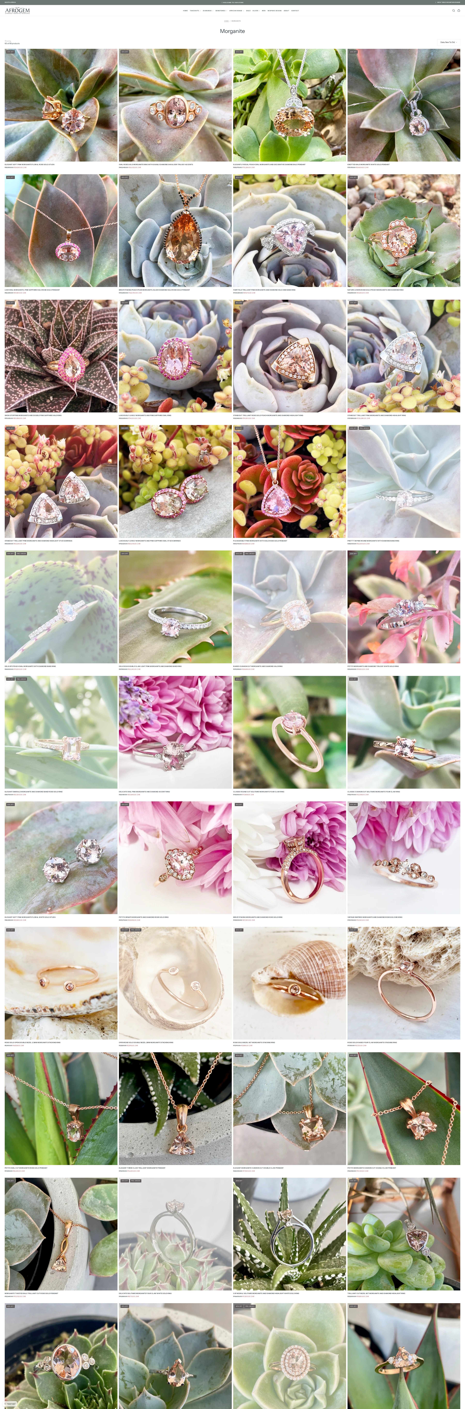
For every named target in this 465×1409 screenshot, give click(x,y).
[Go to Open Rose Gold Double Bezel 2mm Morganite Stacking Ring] (175, 983)
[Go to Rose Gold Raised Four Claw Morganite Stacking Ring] (404, 983)
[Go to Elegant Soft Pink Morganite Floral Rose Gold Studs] (61, 105)
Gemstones (220, 11)
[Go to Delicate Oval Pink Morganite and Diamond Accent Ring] (175, 732)
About (286, 11)
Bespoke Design (275, 11)
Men (264, 11)
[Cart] (458, 10)
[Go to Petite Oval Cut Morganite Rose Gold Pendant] (61, 1108)
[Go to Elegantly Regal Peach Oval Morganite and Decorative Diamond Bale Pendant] (289, 105)
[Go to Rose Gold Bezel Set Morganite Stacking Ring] (289, 983)
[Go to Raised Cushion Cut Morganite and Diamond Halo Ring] (289, 606)
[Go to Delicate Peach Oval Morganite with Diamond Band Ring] (61, 606)
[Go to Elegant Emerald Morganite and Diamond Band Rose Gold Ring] (61, 732)
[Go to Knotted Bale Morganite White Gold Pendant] (404, 105)
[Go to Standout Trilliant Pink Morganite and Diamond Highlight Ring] (404, 356)
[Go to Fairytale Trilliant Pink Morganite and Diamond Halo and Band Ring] (289, 230)
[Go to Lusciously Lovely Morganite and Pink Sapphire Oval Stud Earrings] (175, 481)
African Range (235, 11)
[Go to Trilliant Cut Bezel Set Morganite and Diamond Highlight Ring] (404, 1234)
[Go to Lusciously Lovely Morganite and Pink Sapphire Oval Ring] (175, 356)
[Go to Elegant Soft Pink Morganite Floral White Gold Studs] (61, 857)
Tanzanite (194, 11)
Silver (255, 11)
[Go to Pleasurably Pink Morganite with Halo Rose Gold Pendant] (289, 481)
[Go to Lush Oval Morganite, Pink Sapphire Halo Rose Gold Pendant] (61, 230)
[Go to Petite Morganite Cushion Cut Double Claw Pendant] (404, 1108)
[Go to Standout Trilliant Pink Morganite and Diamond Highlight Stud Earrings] (61, 481)
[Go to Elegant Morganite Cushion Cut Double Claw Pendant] (289, 1108)
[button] (10, 2)
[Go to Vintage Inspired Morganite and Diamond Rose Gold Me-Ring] (404, 857)
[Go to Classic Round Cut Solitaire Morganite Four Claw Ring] (289, 732)
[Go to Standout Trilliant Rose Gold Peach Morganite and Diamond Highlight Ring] (289, 356)
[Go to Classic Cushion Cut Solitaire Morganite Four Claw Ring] (404, 732)
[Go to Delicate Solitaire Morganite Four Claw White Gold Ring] (175, 1234)
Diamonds (207, 11)
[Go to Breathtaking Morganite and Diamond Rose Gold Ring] (289, 857)
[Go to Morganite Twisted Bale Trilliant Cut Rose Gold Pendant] (61, 1234)
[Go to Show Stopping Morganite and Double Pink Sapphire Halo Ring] (61, 356)
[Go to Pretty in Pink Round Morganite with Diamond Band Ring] (404, 481)
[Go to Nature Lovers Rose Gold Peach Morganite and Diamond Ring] (404, 230)
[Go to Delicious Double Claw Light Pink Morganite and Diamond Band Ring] (175, 606)
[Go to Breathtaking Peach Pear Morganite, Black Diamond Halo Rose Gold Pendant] (175, 230)
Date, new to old (448, 42)
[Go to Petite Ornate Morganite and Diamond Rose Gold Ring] (175, 857)
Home (185, 11)
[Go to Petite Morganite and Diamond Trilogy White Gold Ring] (404, 606)
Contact (295, 11)
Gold (248, 11)
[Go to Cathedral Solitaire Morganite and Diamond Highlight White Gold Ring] (289, 1234)
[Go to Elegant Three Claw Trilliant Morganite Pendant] (175, 1108)
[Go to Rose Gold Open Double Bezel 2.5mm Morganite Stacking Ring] (61, 983)
